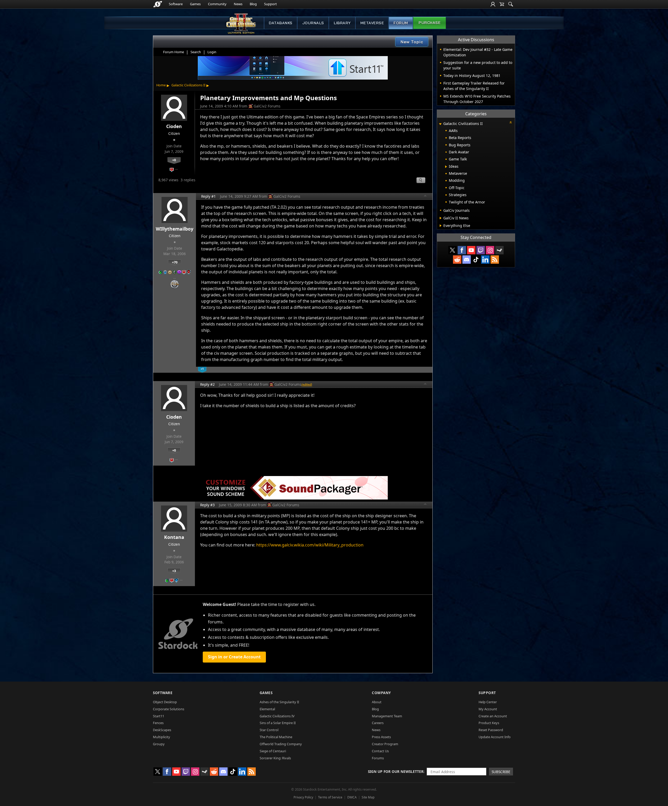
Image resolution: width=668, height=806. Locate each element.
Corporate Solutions (168, 709)
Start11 (158, 716)
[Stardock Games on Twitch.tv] (480, 250)
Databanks (281, 23)
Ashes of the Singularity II (279, 702)
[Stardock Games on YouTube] (471, 250)
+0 (174, 160)
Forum (400, 23)
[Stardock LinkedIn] (485, 259)
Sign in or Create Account (234, 657)
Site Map (368, 797)
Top (425, 196)
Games (195, 4)
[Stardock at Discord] (466, 259)
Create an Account (493, 716)
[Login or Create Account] (493, 4)
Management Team (387, 716)
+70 (174, 262)
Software (176, 4)
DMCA (352, 797)
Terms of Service (330, 797)
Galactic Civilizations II (188, 85)
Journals (313, 23)
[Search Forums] (511, 4)
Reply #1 (208, 196)
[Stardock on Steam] (499, 250)
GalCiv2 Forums (267, 106)
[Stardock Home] (157, 4)
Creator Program (385, 744)
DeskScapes (162, 729)
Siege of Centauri (273, 751)
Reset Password (491, 729)
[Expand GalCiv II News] (441, 218)
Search (195, 52)
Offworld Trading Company (281, 744)
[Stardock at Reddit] (457, 259)
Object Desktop (165, 702)
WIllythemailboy (174, 229)
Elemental (267, 709)
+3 (174, 570)
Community (217, 4)
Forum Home (173, 52)
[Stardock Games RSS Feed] (494, 259)
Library (342, 23)
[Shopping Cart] (502, 4)
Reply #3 (207, 504)
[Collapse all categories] (511, 122)
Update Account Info (495, 737)
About (376, 702)
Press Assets (381, 737)
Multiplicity (161, 737)
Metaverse (372, 23)
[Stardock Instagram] (490, 250)
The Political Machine (276, 737)
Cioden (174, 126)
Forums (378, 758)
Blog (253, 4)
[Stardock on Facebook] (462, 250)
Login (211, 52)
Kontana (174, 537)
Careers (378, 722)
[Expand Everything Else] (441, 225)
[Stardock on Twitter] (452, 250)
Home (161, 85)
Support (270, 4)
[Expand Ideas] (446, 166)
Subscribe (501, 771)
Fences (158, 722)
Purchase (429, 22)
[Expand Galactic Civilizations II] (440, 124)
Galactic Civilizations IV (277, 716)
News (238, 4)
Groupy (159, 744)
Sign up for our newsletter (396, 771)
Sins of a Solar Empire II (278, 722)
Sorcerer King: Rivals (275, 758)
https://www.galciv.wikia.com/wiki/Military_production (309, 545)
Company (381, 692)
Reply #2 (207, 384)
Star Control (269, 729)
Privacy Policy (303, 797)
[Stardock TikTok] (476, 259)
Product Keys (489, 722)
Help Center (488, 702)
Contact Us (380, 751)
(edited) (306, 384)
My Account (488, 709)
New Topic (412, 41)
